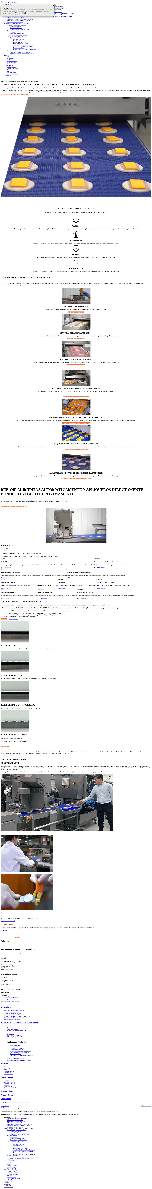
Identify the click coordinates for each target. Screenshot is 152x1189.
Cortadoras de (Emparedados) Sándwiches (24, 45)
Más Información (5, 567)
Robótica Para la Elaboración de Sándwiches (24, 49)
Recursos (6, 55)
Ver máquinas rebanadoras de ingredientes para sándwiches (76, 478)
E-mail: (3, 999)
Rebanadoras (58, 12)
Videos (8, 59)
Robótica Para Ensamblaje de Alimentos (20, 52)
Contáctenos (7, 75)
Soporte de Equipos (12, 61)
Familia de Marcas (11, 72)
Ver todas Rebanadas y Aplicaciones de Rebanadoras (14, 506)
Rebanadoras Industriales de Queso (63, 16)
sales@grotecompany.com (11, 999)
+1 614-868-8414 (5, 2)
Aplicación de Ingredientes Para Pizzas (16, 25)
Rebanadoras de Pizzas (16, 28)
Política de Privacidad (146, 1106)
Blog (8, 56)
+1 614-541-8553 (9, 969)
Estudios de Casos (11, 64)
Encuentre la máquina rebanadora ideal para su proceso (14, 94)
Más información (13, 619)
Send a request (31, 1111)
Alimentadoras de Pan (18, 39)
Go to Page (13, 1117)
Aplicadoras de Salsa (15, 26)
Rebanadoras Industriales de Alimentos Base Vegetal (20, 19)
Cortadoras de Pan (17, 40)
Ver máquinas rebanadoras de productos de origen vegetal (76, 423)
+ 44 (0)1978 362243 (10, 984)
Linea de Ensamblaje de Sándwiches (16, 36)
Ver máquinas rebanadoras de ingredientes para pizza (76, 396)
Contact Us (17, 937)
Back (2, 78)
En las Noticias (10, 58)
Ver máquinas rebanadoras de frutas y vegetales (76, 449)
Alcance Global (7, 1091)
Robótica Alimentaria (12, 50)
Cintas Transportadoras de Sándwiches (23, 46)
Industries (9, 71)
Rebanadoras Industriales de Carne (15, 17)
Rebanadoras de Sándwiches (20, 43)
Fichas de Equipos (11, 62)
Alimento (6, 550)
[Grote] (3, 1)
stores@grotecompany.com (11, 997)
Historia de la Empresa (12, 68)
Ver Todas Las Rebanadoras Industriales (64, 13)
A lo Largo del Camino (13, 69)
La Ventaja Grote (11, 67)
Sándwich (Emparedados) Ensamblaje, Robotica (22, 53)
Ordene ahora (4, 619)
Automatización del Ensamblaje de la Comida (17, 23)
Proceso (6, 548)
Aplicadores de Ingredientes (17, 33)
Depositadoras (13, 32)
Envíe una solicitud (34, 1114)
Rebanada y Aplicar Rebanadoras (18, 35)
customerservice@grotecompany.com (10, 1001)
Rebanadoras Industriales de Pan (62, 15)
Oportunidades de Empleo (13, 74)
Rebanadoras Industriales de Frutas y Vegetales (18, 20)
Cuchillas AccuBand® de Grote (15, 22)
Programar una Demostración (8, 921)
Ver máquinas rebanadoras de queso (76, 338)
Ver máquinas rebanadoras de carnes (76, 365)
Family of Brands (5, 1106)
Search (17, 1109)
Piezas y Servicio (7, 1095)
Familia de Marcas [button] (6, 4)
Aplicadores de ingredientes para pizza (19, 29)
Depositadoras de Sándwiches (20, 42)
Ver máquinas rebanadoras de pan (76, 312)
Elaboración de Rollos (18, 48)
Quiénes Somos (8, 65)
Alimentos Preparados (12, 30)
